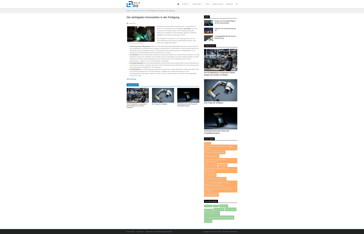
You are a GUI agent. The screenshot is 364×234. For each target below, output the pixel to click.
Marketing (219, 209)
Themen (184, 4)
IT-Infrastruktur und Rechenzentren (217, 184)
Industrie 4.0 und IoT (138, 11)
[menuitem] (178, 4)
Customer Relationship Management (215, 160)
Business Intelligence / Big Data (218, 147)
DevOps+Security (217, 4)
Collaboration (211, 156)
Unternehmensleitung (219, 217)
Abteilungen (196, 4)
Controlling (208, 206)
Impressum (140, 231)
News (207, 4)
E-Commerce (211, 165)
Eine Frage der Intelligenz (159, 104)
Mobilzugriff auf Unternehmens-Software (219, 190)
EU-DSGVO (210, 175)
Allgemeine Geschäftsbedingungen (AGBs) (159, 231)
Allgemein (207, 143)
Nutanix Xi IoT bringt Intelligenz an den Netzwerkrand (225, 22)
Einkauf (216, 206)
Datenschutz (131, 231)
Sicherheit (211, 194)
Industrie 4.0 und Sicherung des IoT (225, 29)
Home (128, 11)
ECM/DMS (222, 165)
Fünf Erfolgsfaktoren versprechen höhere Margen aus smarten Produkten (137, 105)
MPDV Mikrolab (131, 79)
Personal (230, 209)
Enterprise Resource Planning (216, 170)
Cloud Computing (214, 152)
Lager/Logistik (208, 210)
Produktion (212, 213)
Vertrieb (208, 221)
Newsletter (229, 4)
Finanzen (223, 206)
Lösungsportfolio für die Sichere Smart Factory (225, 37)
